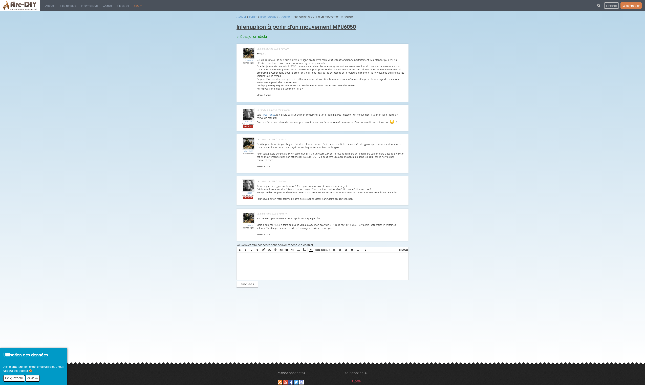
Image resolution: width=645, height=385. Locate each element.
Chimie (107, 6)
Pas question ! (14, 378)
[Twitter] (296, 382)
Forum (138, 6)
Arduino (285, 16)
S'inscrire (611, 6)
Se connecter (631, 6)
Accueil (50, 6)
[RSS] (280, 382)
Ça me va (32, 378)
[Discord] (301, 382)
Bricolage (123, 6)
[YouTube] (285, 382)
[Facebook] (290, 382)
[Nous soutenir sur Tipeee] (356, 382)
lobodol (248, 121)
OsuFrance (248, 60)
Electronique (68, 6)
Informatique (89, 6)
